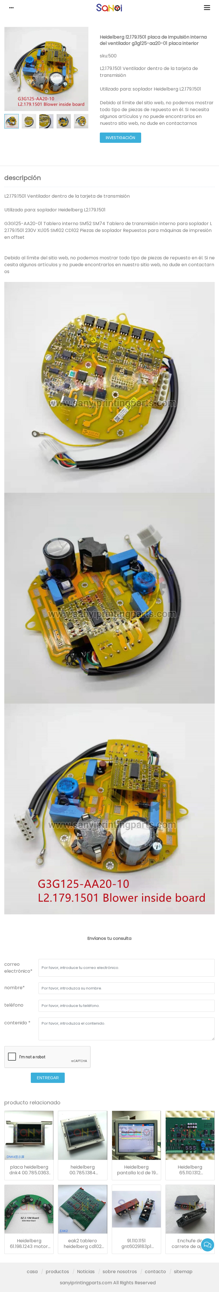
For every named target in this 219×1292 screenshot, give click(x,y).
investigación (120, 138)
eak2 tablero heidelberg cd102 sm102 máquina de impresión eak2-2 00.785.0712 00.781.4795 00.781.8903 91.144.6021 (82, 1243)
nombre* (14, 987)
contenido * (17, 1022)
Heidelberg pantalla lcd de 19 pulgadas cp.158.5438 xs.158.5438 (136, 1170)
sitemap (183, 1271)
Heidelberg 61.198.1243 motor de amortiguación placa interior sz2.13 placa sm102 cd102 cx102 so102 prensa (29, 1243)
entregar (48, 1077)
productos (57, 1271)
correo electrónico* (18, 967)
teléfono (13, 1005)
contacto (155, 1271)
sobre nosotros (120, 1271)
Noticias (86, 1271)
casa (32, 1271)
